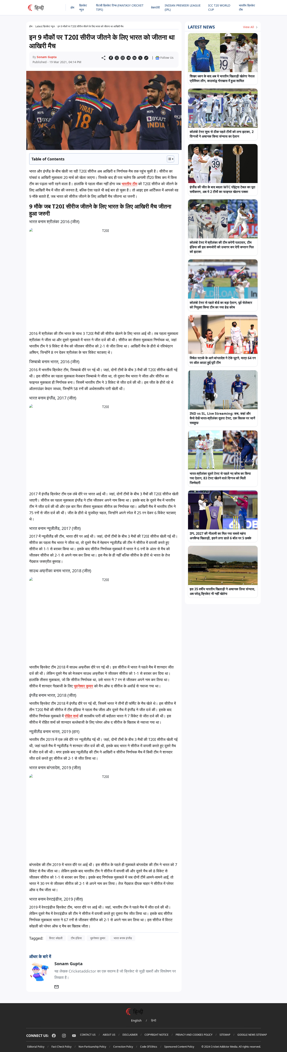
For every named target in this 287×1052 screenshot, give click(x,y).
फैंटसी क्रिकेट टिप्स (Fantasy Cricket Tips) (120, 7)
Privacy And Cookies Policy (194, 1034)
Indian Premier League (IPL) (183, 7)
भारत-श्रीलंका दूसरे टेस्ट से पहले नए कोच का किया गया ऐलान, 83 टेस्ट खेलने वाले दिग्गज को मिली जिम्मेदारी (220, 478)
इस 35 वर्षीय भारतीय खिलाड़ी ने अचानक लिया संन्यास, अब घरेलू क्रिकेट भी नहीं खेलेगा (222, 591)
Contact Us (88, 1034)
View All (249, 27)
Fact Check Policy (61, 1046)
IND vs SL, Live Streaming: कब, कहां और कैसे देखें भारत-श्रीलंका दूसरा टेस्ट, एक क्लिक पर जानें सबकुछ (222, 418)
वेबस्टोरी (155, 7)
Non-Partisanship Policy (92, 1046)
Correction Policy (123, 1046)
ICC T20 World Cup (219, 7)
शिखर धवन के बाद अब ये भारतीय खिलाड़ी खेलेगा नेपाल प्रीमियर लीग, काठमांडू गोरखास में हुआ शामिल (222, 78)
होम (72, 7)
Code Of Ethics (148, 1046)
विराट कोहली (55, 938)
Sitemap (225, 1034)
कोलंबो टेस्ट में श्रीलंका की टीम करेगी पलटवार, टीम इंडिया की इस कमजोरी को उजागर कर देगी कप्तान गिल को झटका (222, 247)
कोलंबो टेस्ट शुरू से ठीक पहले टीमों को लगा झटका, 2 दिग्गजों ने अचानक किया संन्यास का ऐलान (222, 134)
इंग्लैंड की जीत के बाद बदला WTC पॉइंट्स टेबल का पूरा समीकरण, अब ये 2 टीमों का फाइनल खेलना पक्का (222, 189)
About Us (109, 1034)
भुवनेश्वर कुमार (97, 938)
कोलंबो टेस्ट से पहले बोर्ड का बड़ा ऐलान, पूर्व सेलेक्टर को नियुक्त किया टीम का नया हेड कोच (221, 304)
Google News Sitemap (252, 1034)
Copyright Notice (157, 1034)
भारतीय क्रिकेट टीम (247, 7)
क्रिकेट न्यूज (83, 7)
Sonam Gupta (47, 57)
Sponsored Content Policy (179, 1046)
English (136, 1020)
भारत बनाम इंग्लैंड (123, 938)
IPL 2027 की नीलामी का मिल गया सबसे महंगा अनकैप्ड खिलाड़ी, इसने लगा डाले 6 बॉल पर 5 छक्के (220, 535)
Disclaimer (129, 1034)
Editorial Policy (35, 1046)
